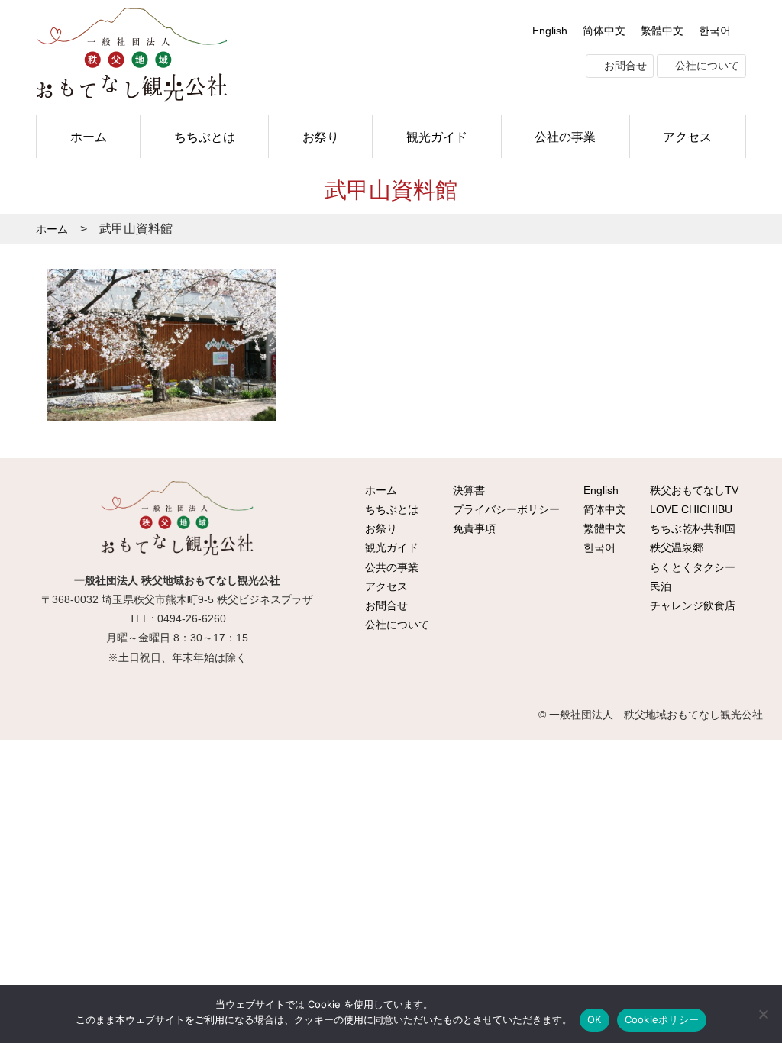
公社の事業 (565, 136)
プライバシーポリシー (505, 509)
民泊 (659, 586)
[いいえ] (763, 1014)
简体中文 (604, 30)
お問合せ (624, 66)
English (549, 30)
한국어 (715, 30)
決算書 (467, 490)
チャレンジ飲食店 (691, 605)
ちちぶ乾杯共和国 (691, 528)
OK (594, 1019)
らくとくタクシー (691, 567)
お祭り (320, 136)
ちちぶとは (204, 136)
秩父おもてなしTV (692, 490)
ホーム (88, 136)
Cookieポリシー (662, 1019)
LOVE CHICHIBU (689, 509)
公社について (705, 66)
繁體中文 (662, 30)
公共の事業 (390, 567)
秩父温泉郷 (675, 547)
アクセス (687, 136)
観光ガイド (436, 136)
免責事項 (473, 528)
